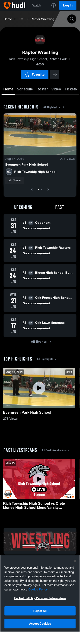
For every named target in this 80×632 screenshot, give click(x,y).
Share (16, 180)
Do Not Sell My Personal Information (40, 598)
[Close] (75, 561)
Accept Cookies (40, 623)
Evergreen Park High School (26, 164)
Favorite (38, 74)
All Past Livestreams (54, 450)
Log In (68, 5)
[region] (40, 593)
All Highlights (51, 107)
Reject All (40, 611)
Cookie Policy (38, 589)
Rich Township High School (35, 171)
